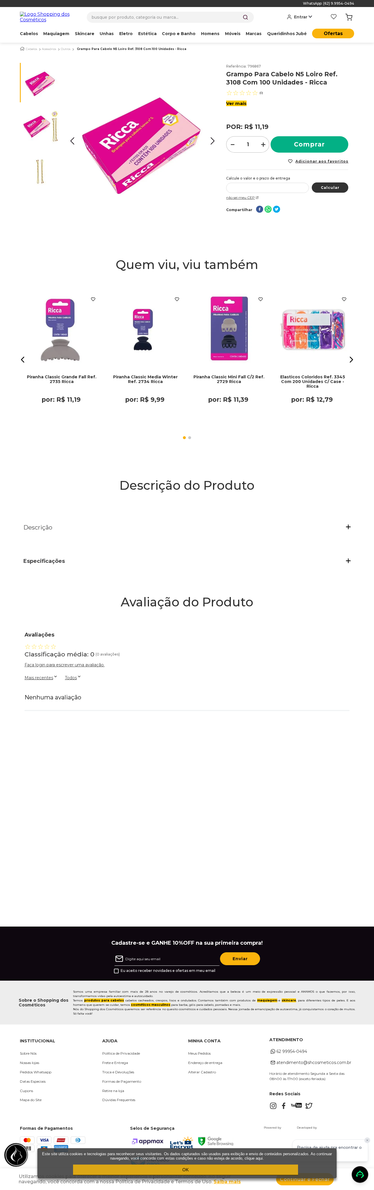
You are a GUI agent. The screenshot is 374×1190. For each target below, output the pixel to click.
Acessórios (49, 49)
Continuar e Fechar (305, 1179)
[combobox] (170, 17)
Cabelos (31, 49)
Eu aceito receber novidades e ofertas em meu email (168, 971)
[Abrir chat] (360, 1174)
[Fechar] (367, 1140)
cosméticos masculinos (150, 1005)
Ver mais (236, 103)
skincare (289, 1000)
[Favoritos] (334, 17)
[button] (23, 360)
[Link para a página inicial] (22, 48)
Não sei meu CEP (240, 197)
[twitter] (276, 210)
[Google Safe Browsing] (215, 1144)
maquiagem (267, 1000)
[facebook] (259, 210)
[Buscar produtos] (245, 17)
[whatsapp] (268, 210)
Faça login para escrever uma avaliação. (65, 665)
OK (185, 1169)
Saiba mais (227, 1181)
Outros (65, 49)
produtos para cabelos (104, 1000)
